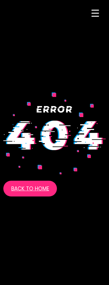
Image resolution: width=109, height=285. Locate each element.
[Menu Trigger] (95, 13)
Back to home (30, 188)
